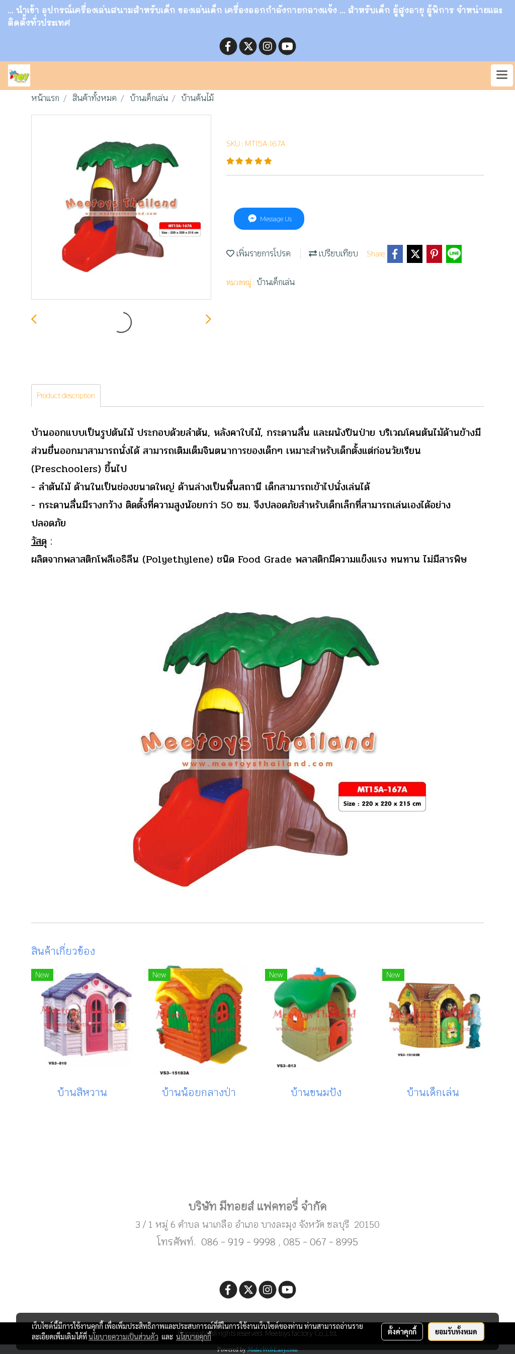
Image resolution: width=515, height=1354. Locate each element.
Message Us (275, 218)
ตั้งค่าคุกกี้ (402, 1331)
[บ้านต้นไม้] (121, 207)
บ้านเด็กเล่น (275, 282)
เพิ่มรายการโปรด (262, 253)
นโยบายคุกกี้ (193, 1336)
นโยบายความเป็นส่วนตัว (123, 1336)
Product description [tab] (66, 395)
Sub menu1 (257, 1174)
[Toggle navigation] (502, 75)
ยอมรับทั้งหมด (456, 1331)
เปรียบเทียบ (337, 253)
